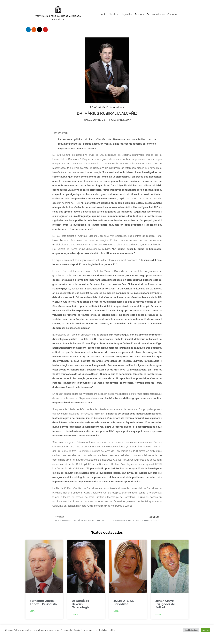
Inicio (103, 14)
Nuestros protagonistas (120, 14)
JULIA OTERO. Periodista (124, 602)
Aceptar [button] (205, 630)
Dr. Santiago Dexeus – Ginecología (80, 604)
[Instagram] (33, 29)
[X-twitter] (39, 29)
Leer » (33, 611)
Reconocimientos (156, 14)
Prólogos (139, 14)
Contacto (172, 14)
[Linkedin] (28, 29)
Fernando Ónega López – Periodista (43, 602)
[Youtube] (45, 29)
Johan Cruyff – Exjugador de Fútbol (165, 604)
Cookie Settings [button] (191, 630)
